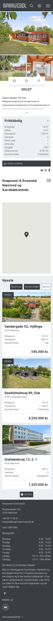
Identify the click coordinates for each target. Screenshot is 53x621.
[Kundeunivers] (39, 6)
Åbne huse (16, 286)
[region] (26, 238)
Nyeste (45, 286)
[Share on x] (45, 170)
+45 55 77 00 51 (10, 518)
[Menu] (47, 6)
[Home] (15, 5)
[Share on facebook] (49, 170)
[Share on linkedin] (42, 170)
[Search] (31, 6)
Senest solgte (32, 286)
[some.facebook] (4, 593)
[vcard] (49, 185)
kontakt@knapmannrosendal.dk (18, 522)
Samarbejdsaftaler (11, 617)
